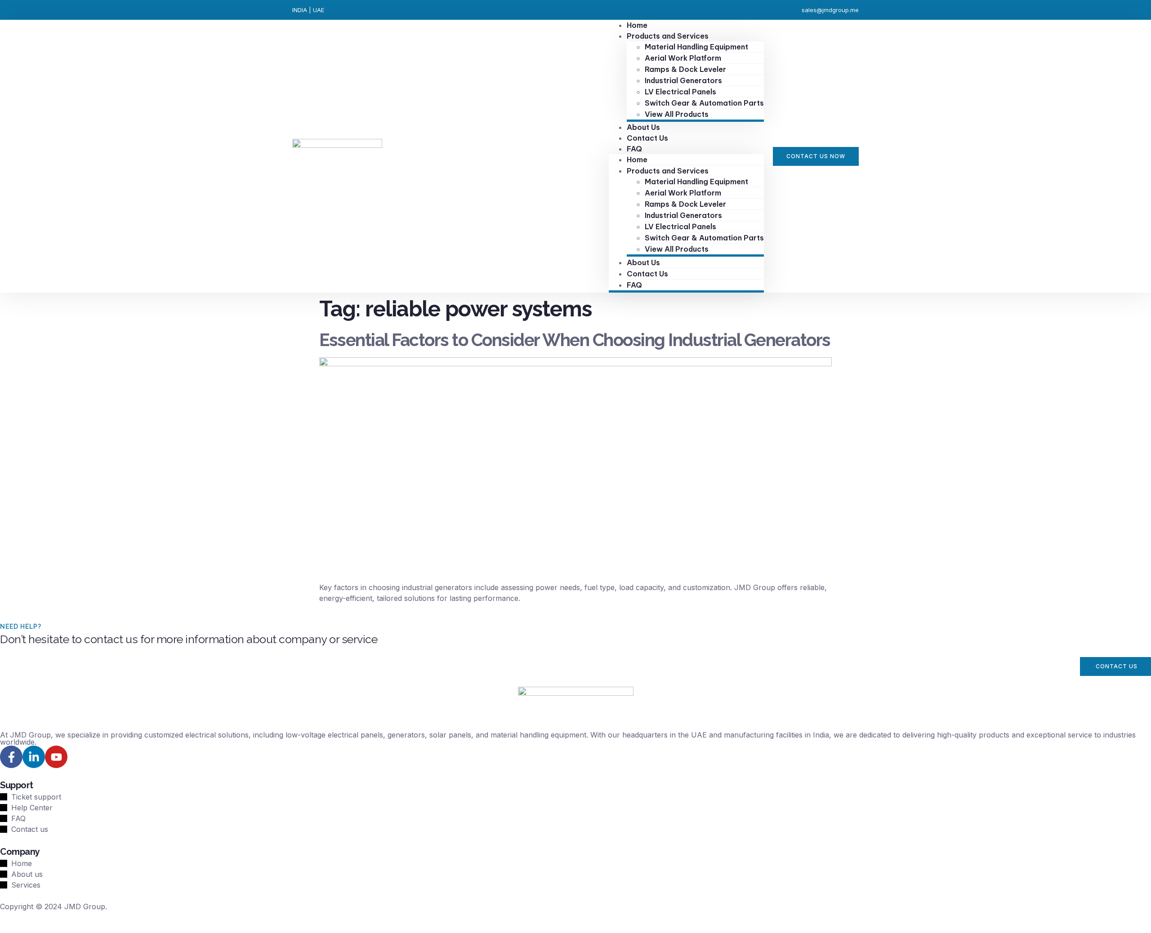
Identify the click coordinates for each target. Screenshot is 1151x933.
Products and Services (668, 35)
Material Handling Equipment (696, 46)
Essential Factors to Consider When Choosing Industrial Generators (574, 339)
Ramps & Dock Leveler (685, 69)
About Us (643, 262)
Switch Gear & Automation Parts (704, 102)
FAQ (634, 148)
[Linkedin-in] (33, 757)
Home (637, 159)
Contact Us (647, 137)
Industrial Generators (683, 80)
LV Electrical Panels (680, 91)
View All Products (677, 114)
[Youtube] (56, 757)
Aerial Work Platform (683, 57)
